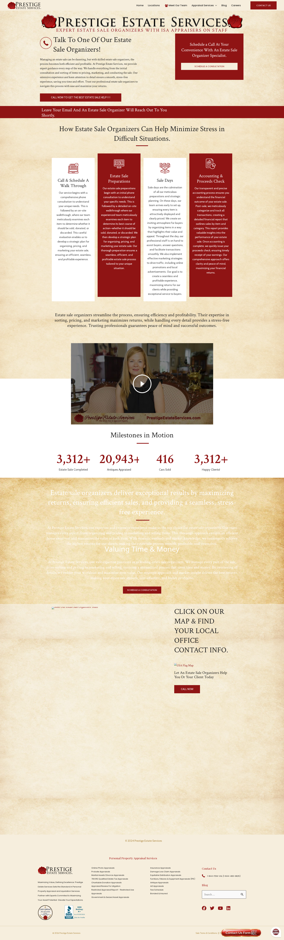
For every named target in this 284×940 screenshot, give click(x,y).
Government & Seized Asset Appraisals (110, 897)
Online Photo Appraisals (102, 868)
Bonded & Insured (159, 893)
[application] (215, 5)
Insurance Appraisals (160, 868)
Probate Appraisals (100, 871)
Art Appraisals (157, 886)
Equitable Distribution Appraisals (165, 875)
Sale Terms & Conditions (206, 933)
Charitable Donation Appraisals (106, 882)
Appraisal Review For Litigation (105, 886)
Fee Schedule (156, 889)
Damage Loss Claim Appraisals (165, 871)
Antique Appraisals (159, 882)
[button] (261, 5)
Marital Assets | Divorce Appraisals (107, 875)
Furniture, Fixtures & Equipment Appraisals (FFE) (172, 878)
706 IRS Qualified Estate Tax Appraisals (109, 878)
